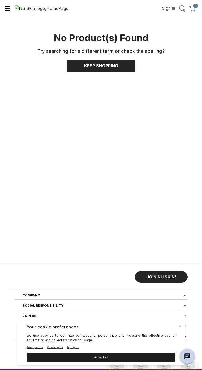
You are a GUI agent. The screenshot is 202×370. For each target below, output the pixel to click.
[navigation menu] (7, 8)
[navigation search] (182, 8)
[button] (161, 277)
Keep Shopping (101, 65)
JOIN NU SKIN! (161, 277)
